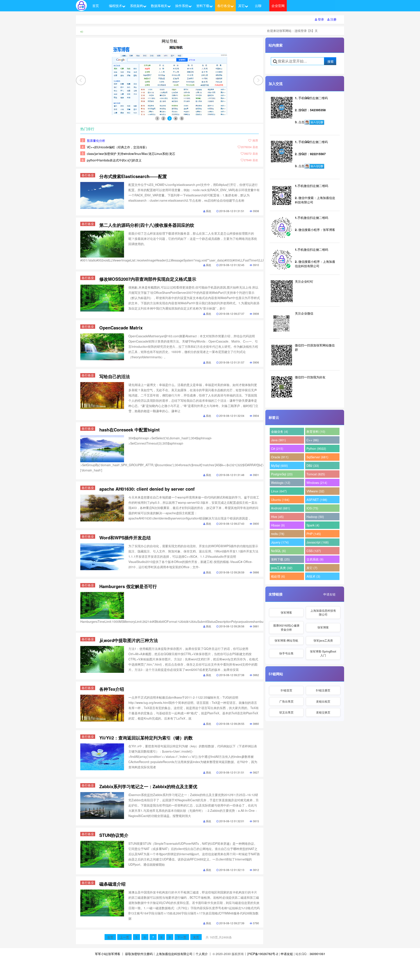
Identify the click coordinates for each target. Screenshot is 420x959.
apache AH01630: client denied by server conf (147, 489)
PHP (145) (313, 533)
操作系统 (181, 5)
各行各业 (223, 5)
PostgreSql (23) (282, 474)
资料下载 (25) (280, 559)
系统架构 (136, 5)
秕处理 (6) (278, 576)
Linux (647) (279, 491)
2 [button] (163, 118)
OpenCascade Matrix (121, 327)
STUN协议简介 (113, 835)
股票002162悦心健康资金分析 (286, 627)
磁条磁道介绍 (112, 884)
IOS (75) (312, 508)
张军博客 (286, 612)
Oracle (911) (280, 457)
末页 (196, 937)
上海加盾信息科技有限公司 (323, 612)
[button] (258, 80)
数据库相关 (159, 5)
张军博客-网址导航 (286, 640)
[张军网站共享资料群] (314, 122)
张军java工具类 (323, 640)
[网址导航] (169, 80)
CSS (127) (313, 551)
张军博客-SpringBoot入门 (323, 653)
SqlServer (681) (317, 457)
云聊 (258, 5)
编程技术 (115, 5)
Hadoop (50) (315, 516)
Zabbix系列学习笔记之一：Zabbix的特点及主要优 (148, 786)
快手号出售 (286, 653)
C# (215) (277, 448)
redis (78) (277, 533)
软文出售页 (286, 712)
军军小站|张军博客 (107, 954)
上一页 (124, 937)
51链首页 (286, 690)
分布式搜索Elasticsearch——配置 (133, 176)
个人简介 (202, 954)
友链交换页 (323, 712)
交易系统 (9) (315, 559)
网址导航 (169, 41)
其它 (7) (311, 568)
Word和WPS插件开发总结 (125, 537)
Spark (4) (312, 525)
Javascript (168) (317, 542)
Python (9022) (316, 448)
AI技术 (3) (313, 576)
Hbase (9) (278, 525)
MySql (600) (279, 465)
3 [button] (169, 118)
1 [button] (157, 118)
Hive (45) (277, 516)
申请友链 (329, 594)
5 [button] (182, 118)
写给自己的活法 (114, 376)
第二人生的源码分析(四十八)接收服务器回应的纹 (146, 225)
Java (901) (278, 440)
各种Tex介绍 (111, 689)
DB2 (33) (312, 465)
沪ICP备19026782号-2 (262, 954)
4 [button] (176, 118)
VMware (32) (315, 491)
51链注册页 (323, 690)
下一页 (181, 937)
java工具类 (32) (281, 568)
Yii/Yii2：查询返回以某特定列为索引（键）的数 (146, 737)
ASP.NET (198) (316, 499)
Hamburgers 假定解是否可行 (128, 586)
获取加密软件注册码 (139, 954)
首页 (95, 5)
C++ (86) (312, 440)
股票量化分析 (96, 140)
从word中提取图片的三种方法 (128, 640)
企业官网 (278, 5)
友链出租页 (323, 701)
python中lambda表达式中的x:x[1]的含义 (114, 160)
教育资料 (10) (315, 431)
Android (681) (280, 508)
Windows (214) (316, 482)
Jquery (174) (280, 542)
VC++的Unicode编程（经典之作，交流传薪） (118, 147)
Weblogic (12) (280, 482)
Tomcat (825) (315, 474)
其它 (241, 5)
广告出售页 (286, 701)
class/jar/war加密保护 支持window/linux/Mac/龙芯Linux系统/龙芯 (131, 153)
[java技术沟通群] (314, 166)
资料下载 (202, 5)
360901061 (317, 954)
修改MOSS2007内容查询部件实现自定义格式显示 (147, 279)
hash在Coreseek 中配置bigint (129, 429)
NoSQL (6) (278, 551)
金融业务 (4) (279, 431)
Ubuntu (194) (280, 499)
